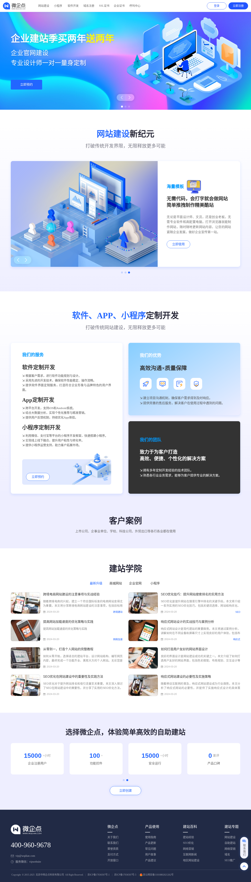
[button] (120, 97)
